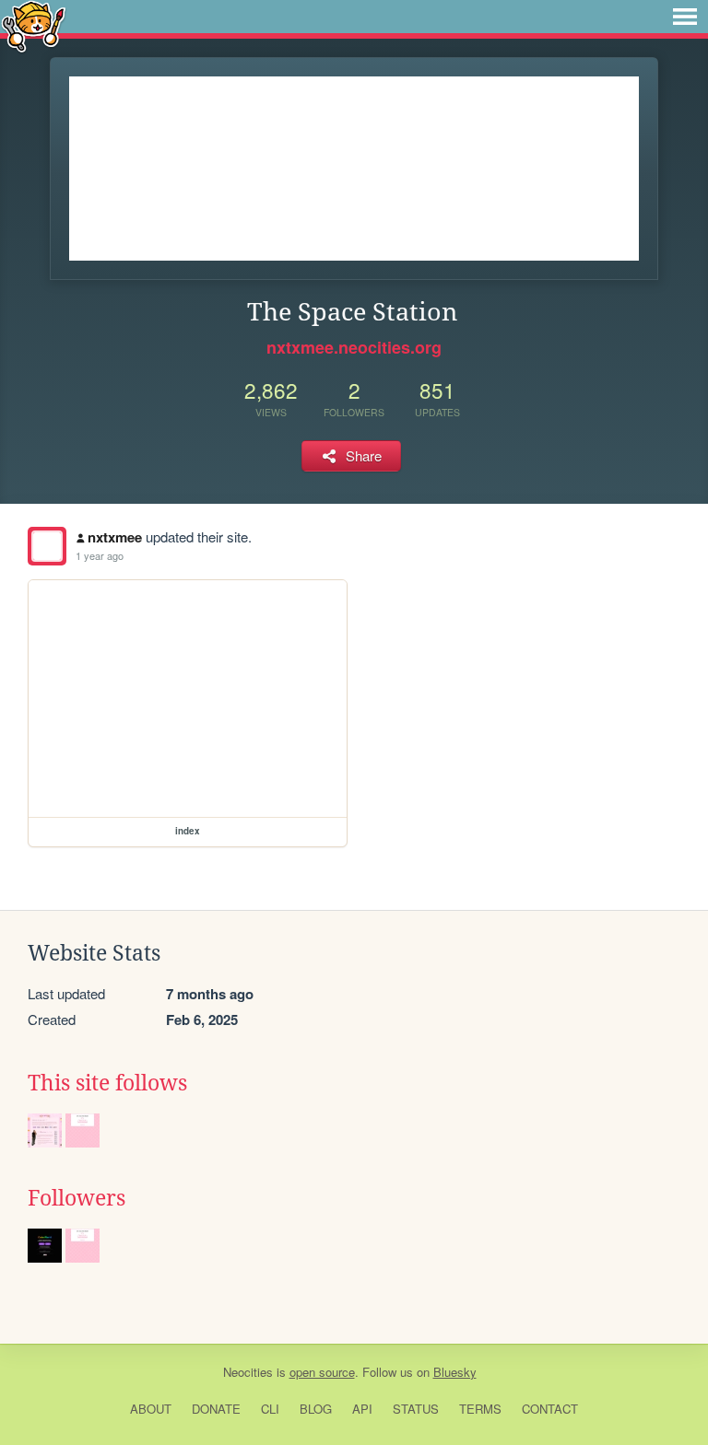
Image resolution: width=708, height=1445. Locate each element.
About (150, 1408)
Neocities (248, 1372)
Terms (480, 1408)
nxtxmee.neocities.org (354, 347)
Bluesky (455, 1372)
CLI (270, 1408)
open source (322, 1372)
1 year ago (100, 555)
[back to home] (33, 25)
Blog (316, 1408)
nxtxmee (115, 537)
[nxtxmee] (47, 546)
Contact (550, 1408)
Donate (216, 1408)
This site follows (107, 1083)
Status (416, 1408)
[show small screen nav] (685, 16)
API (362, 1408)
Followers (76, 1198)
